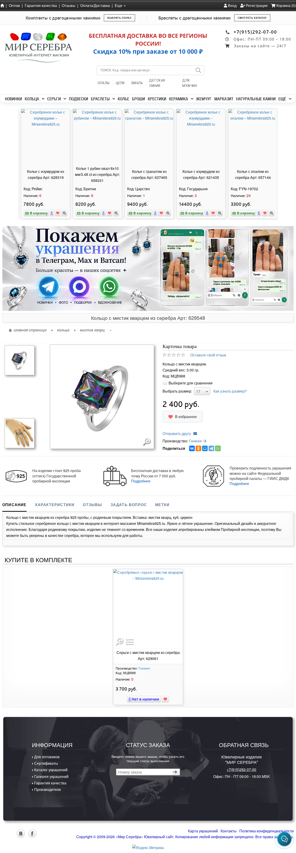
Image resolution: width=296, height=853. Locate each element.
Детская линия (157, 83)
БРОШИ (138, 98)
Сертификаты (45, 763)
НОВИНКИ (13, 98)
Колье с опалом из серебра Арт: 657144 (252, 174)
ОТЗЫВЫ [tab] (92, 504)
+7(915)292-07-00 (255, 32)
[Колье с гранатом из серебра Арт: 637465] (148, 136)
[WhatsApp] (218, 448)
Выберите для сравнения (191, 383)
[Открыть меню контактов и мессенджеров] (284, 839)
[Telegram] (211, 448)
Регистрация (256, 5)
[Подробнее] (51, 213)
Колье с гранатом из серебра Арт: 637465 (148, 174)
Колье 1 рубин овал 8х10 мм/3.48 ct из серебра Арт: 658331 (96, 174)
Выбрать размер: (177, 391)
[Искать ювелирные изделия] (198, 70)
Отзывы (68, 5)
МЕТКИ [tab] (162, 504)
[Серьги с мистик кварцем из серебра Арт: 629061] (148, 608)
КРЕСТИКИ (157, 98)
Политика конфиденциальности (266, 831)
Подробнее (141, 481)
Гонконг (196, 441)
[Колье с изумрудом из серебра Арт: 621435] (200, 136)
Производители (47, 789)
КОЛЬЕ (123, 98)
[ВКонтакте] (192, 448)
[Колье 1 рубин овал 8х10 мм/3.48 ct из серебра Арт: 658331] (96, 136)
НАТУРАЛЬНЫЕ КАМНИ (256, 98)
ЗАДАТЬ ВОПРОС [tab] (129, 504)
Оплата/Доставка (95, 5)
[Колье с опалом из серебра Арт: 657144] (251, 136)
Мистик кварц (92, 330)
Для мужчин (189, 83)
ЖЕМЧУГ (204, 98)
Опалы (104, 83)
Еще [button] (119, 5)
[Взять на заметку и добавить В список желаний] (165, 699)
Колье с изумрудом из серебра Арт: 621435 (199, 174)
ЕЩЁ (282, 98)
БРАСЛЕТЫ (100, 98)
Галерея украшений (50, 776)
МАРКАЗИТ (223, 98)
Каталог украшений (50, 769)
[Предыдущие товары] (16, 143)
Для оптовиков (46, 756)
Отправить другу (177, 433)
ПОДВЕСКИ (78, 98)
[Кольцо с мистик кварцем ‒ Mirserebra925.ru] (20, 432)
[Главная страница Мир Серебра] (3, 5)
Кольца (63, 330)
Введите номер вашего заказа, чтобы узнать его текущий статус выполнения (147, 758)
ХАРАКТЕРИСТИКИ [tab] (55, 504)
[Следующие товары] (280, 143)
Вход (232, 5)
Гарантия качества (41, 5)
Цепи (120, 83)
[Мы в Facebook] (32, 836)
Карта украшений (203, 831)
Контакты (229, 831)
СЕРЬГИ (54, 98)
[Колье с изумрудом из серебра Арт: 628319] (44, 136)
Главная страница (30, 330)
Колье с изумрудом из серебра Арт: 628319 (44, 174)
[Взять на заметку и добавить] (56, 213)
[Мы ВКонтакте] (20, 836)
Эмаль (137, 83)
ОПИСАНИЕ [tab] (14, 504)
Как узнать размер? (230, 391)
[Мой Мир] (205, 448)
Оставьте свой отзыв (208, 355)
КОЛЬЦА (32, 98)
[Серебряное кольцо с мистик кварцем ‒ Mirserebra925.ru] (20, 359)
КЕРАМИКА (178, 98)
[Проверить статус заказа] (175, 772)
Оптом (14, 5)
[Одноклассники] (198, 448)
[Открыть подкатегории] (43, 98)
